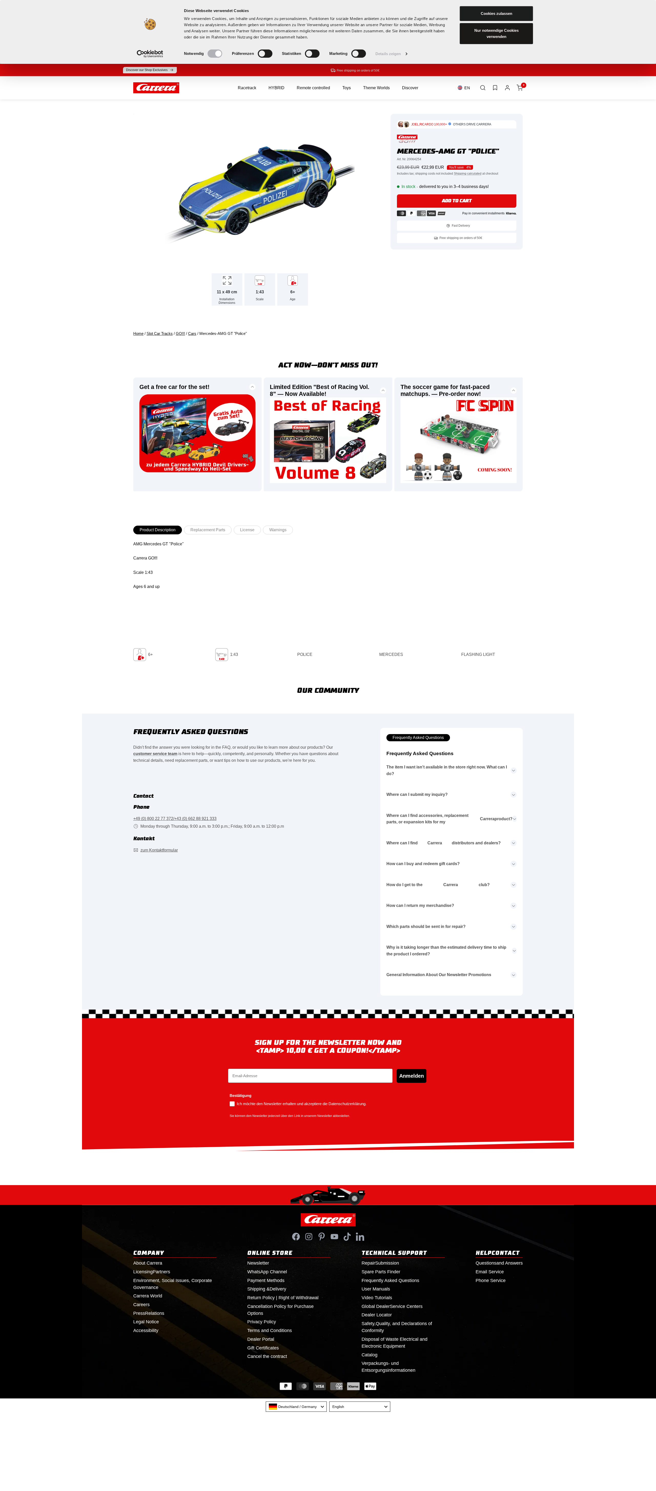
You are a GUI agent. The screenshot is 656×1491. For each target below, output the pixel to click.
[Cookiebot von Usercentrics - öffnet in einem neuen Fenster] (150, 54)
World (147, 1295)
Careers (141, 1304)
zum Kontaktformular (159, 850)
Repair (380, 1263)
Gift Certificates (263, 1347)
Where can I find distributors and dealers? (443, 843)
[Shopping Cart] (520, 88)
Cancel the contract (267, 1356)
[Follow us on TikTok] (347, 1237)
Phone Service (491, 1280)
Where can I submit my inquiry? (417, 794)
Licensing (151, 1271)
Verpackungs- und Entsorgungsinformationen (388, 1367)
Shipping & (266, 1289)
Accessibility (145, 1330)
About (147, 1263)
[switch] (265, 53)
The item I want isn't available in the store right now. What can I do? (446, 770)
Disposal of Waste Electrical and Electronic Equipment (394, 1343)
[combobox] (296, 1407)
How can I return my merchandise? (420, 905)
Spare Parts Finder (381, 1271)
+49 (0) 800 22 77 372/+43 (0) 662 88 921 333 (175, 818)
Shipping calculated (467, 173)
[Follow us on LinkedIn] (360, 1237)
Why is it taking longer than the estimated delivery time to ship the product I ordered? (446, 950)
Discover (410, 88)
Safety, (397, 1327)
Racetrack (247, 88)
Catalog (369, 1354)
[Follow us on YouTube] (334, 1237)
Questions (499, 1263)
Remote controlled (313, 88)
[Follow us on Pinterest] (321, 1237)
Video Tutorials (377, 1297)
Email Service (490, 1271)
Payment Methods (265, 1280)
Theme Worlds (376, 88)
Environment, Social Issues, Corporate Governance (172, 1284)
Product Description (158, 530)
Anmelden (411, 1076)
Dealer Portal (260, 1339)
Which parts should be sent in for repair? (426, 926)
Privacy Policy (261, 1321)
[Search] (483, 88)
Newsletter (258, 1263)
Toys (346, 88)
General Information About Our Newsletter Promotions (438, 975)
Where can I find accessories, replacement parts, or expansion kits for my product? (449, 818)
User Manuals (376, 1289)
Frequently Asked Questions (418, 737)
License (247, 530)
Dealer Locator (377, 1314)
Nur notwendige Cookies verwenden (496, 33)
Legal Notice (146, 1321)
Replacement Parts (207, 530)
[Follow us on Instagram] (309, 1237)
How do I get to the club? (438, 885)
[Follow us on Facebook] (296, 1237)
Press (148, 1313)
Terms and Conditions (269, 1330)
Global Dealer (392, 1306)
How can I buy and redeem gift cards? (423, 864)
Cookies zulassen (496, 13)
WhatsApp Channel (267, 1271)
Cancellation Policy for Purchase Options (280, 1310)
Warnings (277, 530)
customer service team (155, 754)
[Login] (507, 88)
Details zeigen (388, 54)
